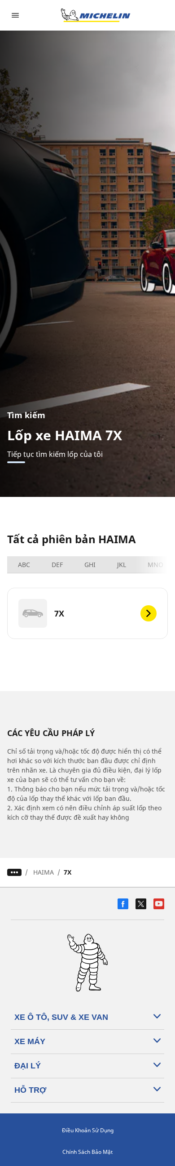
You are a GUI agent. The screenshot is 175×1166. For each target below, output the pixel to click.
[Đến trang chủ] (95, 15)
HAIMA (43, 872)
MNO (155, 564)
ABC (24, 564)
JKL (121, 564)
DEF (57, 564)
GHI (90, 564)
